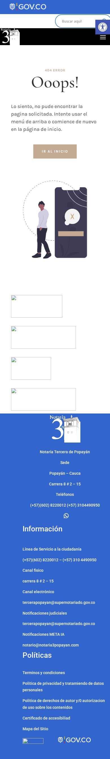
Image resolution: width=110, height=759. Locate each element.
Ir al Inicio (55, 151)
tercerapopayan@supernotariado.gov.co (59, 623)
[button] (102, 27)
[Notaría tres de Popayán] (65, 441)
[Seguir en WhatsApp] (66, 516)
